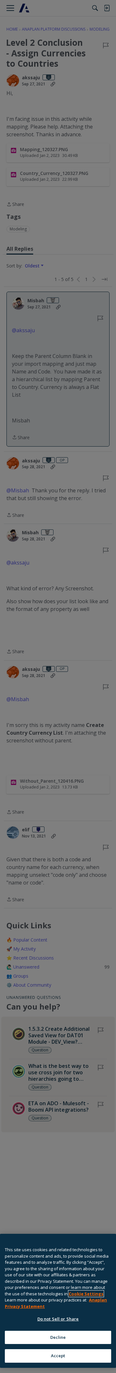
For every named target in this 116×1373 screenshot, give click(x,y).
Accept (58, 1355)
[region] (58, 1301)
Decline (58, 1337)
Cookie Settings (86, 1294)
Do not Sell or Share (58, 1319)
